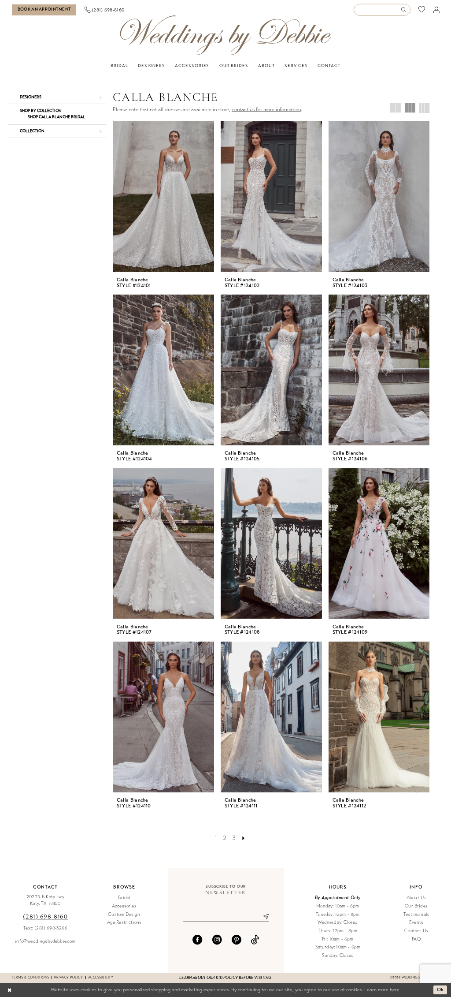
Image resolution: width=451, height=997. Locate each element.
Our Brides (416, 906)
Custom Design (124, 914)
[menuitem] (44, 9)
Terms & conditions (30, 977)
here (394, 990)
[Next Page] (243, 838)
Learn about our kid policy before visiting (225, 977)
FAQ (416, 939)
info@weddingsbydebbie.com (45, 941)
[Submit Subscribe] (262, 917)
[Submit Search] (405, 10)
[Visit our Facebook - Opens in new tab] (197, 940)
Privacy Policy (68, 977)
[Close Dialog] (9, 990)
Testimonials (416, 914)
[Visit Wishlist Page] (421, 10)
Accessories (124, 906)
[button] (436, 10)
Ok (440, 989)
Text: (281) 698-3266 (45, 928)
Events (416, 922)
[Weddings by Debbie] (225, 35)
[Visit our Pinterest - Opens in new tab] (236, 940)
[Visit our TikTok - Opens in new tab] (255, 940)
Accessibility (100, 977)
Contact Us (416, 931)
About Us (416, 897)
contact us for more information (266, 109)
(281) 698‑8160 (45, 916)
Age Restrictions (124, 922)
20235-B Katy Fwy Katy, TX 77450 (45, 900)
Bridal (124, 897)
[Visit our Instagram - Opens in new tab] (217, 940)
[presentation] (163, 196)
